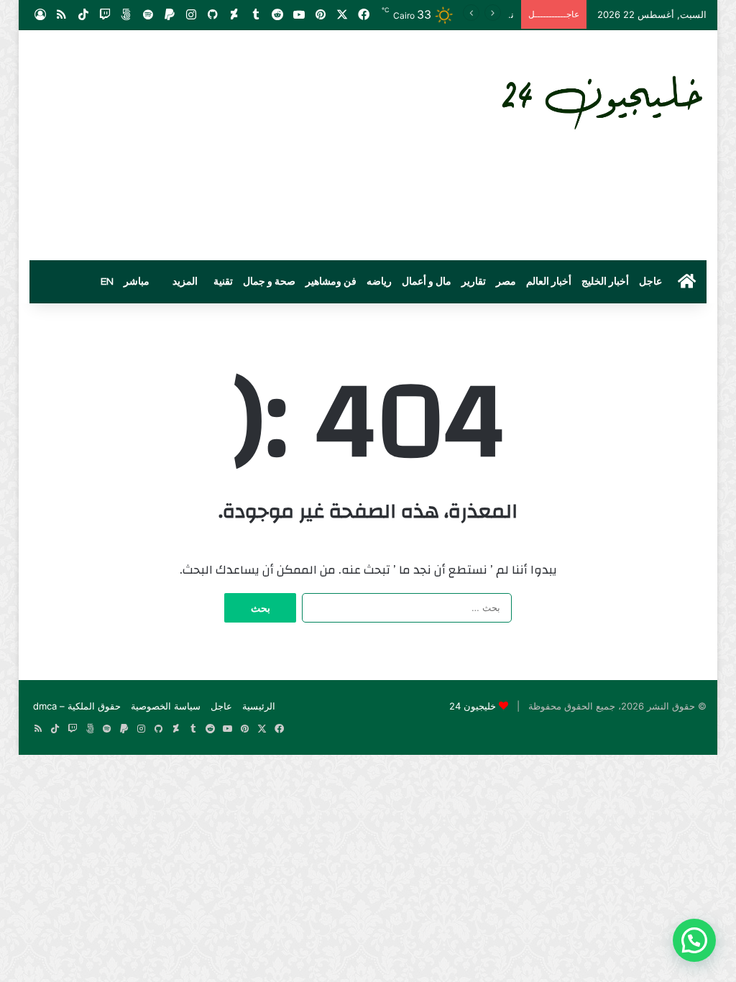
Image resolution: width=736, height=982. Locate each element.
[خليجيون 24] (601, 99)
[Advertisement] (251, 145)
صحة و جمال (269, 282)
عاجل (650, 282)
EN (107, 282)
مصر (506, 282)
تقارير (473, 282)
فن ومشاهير (330, 282)
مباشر (137, 282)
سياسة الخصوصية (166, 706)
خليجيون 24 (472, 706)
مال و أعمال (426, 282)
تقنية (223, 282)
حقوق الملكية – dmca (77, 706)
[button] (694, 940)
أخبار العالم (548, 282)
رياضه (379, 282)
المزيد (185, 282)
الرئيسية (258, 706)
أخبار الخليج (605, 282)
